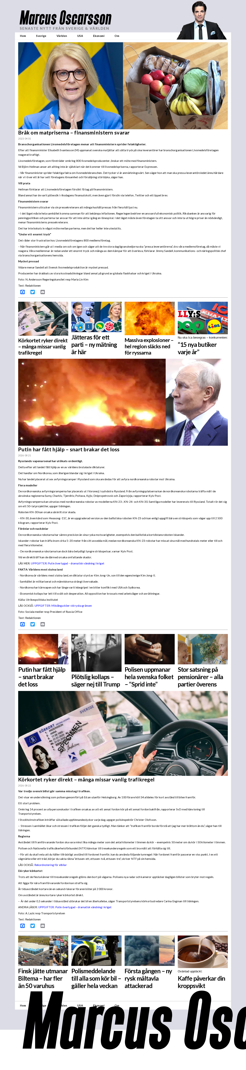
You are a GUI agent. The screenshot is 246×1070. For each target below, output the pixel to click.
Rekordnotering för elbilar (50, 864)
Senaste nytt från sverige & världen (64, 28)
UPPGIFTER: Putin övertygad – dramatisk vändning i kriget (75, 907)
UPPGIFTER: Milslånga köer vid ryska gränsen (63, 605)
